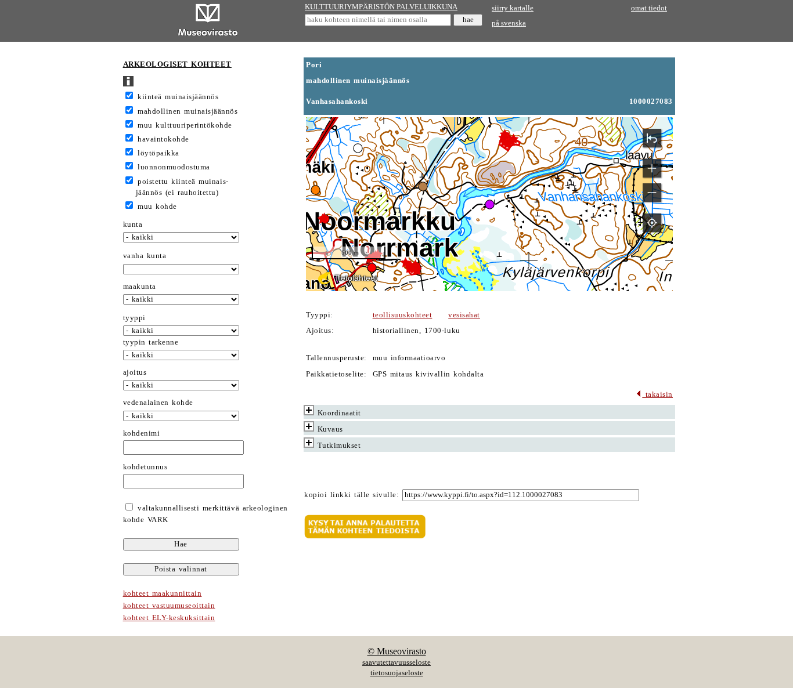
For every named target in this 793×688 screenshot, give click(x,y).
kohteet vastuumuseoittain (169, 606)
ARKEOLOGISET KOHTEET (177, 64)
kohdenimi (141, 433)
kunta (133, 224)
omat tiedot (649, 8)
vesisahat (464, 315)
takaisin (657, 394)
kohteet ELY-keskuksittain (169, 618)
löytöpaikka (158, 153)
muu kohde (157, 206)
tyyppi (134, 318)
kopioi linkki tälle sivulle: (351, 495)
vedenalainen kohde (158, 403)
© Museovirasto (396, 651)
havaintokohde (163, 139)
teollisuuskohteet (402, 315)
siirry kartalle (513, 8)
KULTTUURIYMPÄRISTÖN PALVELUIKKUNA (381, 7)
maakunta (139, 287)
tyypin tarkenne (151, 342)
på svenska (509, 23)
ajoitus (135, 372)
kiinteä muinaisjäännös (178, 97)
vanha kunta (145, 256)
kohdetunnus (145, 467)
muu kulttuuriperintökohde (185, 125)
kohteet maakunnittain (162, 593)
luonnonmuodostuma (174, 167)
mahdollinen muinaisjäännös (187, 111)
